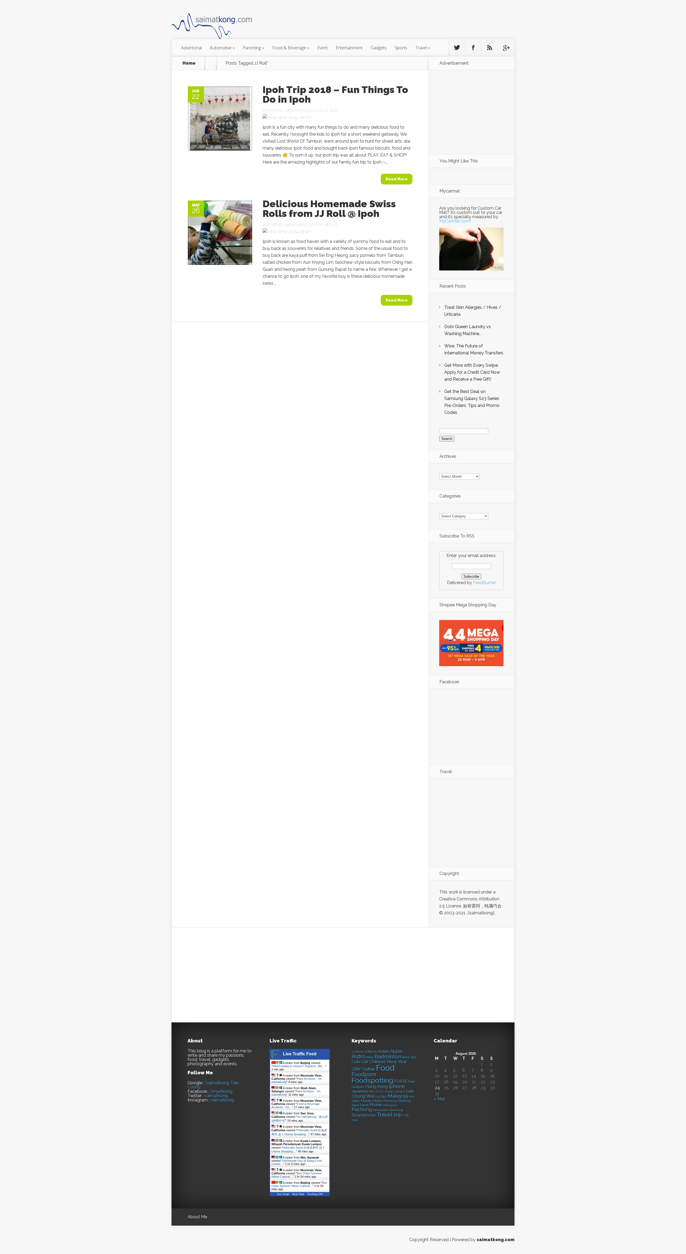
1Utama (370, 1051)
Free (411, 1081)
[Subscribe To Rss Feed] (490, 47)
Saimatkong (296, 111)
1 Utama (357, 1051)
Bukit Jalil (409, 1057)
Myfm (377, 1101)
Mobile (366, 1101)
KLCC (379, 1091)
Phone (375, 1104)
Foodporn (364, 1074)
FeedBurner (484, 582)
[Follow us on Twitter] (457, 47)
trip (398, 1115)
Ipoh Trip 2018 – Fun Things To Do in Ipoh (335, 94)
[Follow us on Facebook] (473, 47)
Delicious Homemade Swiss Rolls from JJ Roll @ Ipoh (329, 208)
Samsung (396, 1110)
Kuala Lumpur (395, 1091)
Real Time (298, 1194)
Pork (386, 1105)
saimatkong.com (495, 1239)
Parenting (253, 48)
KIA (371, 1091)
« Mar (439, 1098)
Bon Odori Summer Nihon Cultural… (299, 1184)
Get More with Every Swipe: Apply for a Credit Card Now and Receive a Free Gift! (472, 372)
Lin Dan (381, 1097)
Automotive (222, 48)
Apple (396, 1051)
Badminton (388, 1056)
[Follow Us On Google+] (506, 47)
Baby (370, 1057)
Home (189, 63)
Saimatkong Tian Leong (213, 1085)
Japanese (360, 1091)
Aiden (383, 1051)
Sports (401, 48)
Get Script (283, 1194)
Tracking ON (314, 1194)
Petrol (364, 1105)
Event (322, 48)
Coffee (368, 1069)
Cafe (356, 1061)
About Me (197, 1216)
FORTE (400, 1081)
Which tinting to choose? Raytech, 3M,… (299, 1066)
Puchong (362, 1109)
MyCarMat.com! (455, 221)
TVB (405, 1115)
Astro (359, 1056)
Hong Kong (376, 1086)
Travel (422, 48)
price (393, 1105)
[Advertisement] (372, 22)
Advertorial (191, 48)
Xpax (355, 1120)
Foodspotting (372, 1080)
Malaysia (398, 1096)
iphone (397, 1086)
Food (385, 1068)
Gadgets (379, 48)
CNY (356, 1069)
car (364, 1061)
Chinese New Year (388, 1061)
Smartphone (363, 1115)
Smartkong (221, 1091)
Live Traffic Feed (299, 1054)
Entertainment (349, 48)
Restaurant (380, 1110)
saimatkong (216, 1095)
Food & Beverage (290, 48)
